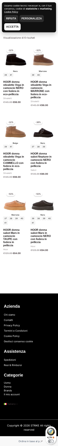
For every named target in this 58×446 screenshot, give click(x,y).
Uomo (7, 382)
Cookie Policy (11, 336)
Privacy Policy (12, 325)
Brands (8, 390)
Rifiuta (11, 18)
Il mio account (12, 394)
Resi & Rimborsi (13, 365)
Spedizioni (10, 359)
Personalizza (31, 18)
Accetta (12, 26)
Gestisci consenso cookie (18, 341)
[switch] (51, 441)
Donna (7, 386)
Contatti (8, 320)
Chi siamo (9, 314)
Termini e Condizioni (16, 330)
